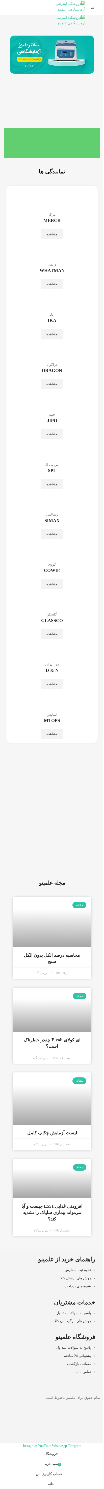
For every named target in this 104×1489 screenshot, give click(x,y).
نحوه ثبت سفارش (78, 1270)
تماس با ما (83, 1372)
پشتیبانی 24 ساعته (77, 1356)
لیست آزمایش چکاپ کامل (52, 1132)
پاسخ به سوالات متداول (73, 1313)
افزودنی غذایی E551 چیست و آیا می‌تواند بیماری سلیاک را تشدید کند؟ (52, 1212)
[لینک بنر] (52, 816)
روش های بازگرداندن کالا (72, 1321)
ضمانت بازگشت (79, 1364)
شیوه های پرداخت (77, 1286)
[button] (15, 55)
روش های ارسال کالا (75, 1278)
